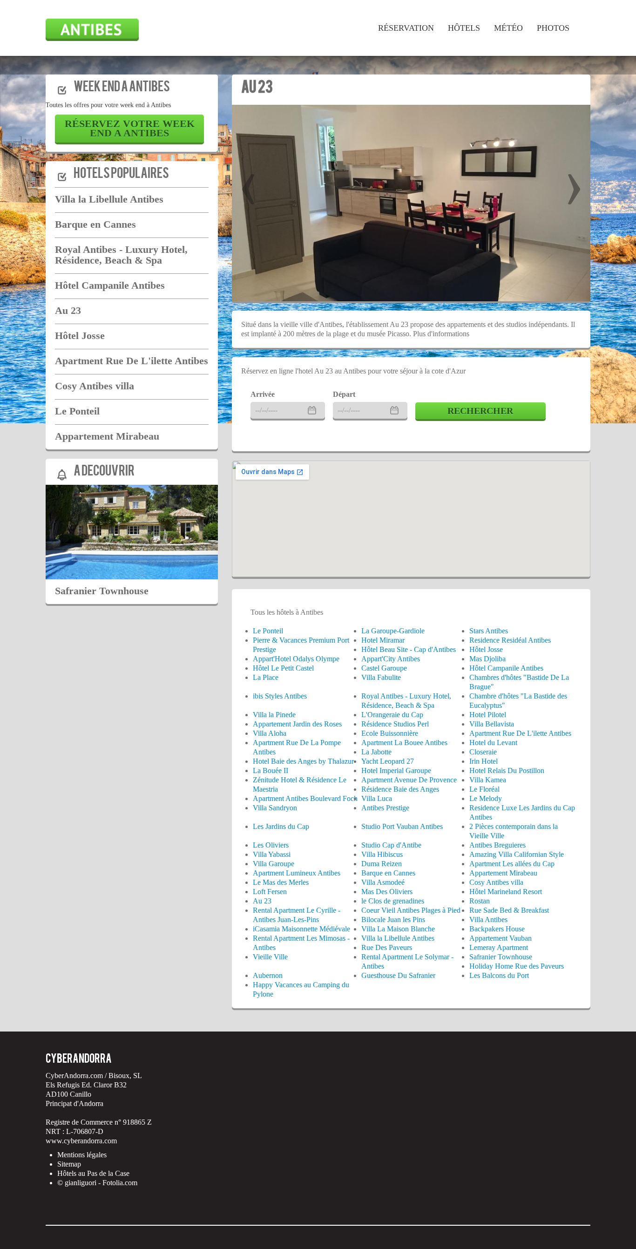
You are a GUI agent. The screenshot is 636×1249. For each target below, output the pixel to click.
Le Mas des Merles (281, 882)
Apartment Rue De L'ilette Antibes (131, 361)
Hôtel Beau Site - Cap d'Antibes (408, 649)
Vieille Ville (270, 957)
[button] (248, 183)
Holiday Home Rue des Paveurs (516, 966)
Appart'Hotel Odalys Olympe (296, 659)
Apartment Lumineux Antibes (296, 873)
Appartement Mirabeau (107, 436)
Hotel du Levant (493, 743)
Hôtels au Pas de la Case (93, 1173)
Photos (553, 28)
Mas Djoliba (487, 659)
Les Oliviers (271, 845)
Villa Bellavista (491, 724)
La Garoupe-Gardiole (393, 631)
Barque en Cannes (95, 224)
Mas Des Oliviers (387, 892)
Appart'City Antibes (390, 659)
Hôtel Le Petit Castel (283, 668)
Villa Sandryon (275, 808)
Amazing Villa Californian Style (516, 854)
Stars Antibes (488, 631)
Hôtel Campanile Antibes (110, 285)
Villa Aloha (269, 733)
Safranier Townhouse (102, 591)
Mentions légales (82, 1155)
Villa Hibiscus (382, 854)
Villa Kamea (487, 780)
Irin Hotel (483, 761)
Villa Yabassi (272, 854)
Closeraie (483, 752)
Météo (508, 28)
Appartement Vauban (500, 938)
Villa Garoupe (273, 864)
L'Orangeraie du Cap (392, 715)
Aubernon (268, 975)
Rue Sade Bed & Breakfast (509, 910)
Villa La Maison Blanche (398, 929)
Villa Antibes (488, 919)
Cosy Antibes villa (94, 386)
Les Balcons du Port (499, 975)
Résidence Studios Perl (395, 724)
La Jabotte (376, 752)
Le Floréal (484, 789)
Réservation (406, 28)
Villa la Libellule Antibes (109, 199)
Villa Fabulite (381, 677)
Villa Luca (376, 798)
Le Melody (485, 798)
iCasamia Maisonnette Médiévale (301, 929)
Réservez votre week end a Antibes (130, 128)
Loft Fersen (270, 892)
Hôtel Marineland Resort (505, 892)
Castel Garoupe (384, 668)
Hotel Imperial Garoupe (396, 770)
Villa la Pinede (274, 715)
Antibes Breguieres (497, 845)
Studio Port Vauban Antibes (402, 826)
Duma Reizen (381, 864)
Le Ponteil (77, 411)
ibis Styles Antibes (280, 696)
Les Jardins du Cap (281, 826)
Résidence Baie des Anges (400, 789)
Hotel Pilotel (487, 715)
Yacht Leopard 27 (387, 761)
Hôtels (464, 28)
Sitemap (69, 1164)
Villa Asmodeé (383, 882)
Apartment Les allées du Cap (512, 864)
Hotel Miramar (383, 640)
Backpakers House (497, 929)
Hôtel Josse (80, 335)
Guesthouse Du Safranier (398, 975)
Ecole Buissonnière (389, 733)
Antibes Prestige (385, 808)
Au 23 (68, 310)
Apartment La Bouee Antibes (404, 743)
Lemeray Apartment (498, 947)
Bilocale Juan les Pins (393, 919)
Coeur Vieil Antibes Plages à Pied (410, 910)
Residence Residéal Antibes (510, 640)
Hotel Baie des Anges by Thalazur (303, 761)
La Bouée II (270, 770)
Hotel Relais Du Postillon (506, 770)
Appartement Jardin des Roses (297, 724)
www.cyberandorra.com (81, 1141)
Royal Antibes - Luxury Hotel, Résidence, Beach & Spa (121, 255)
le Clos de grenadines (392, 901)
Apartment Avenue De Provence (409, 780)
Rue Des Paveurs (386, 947)
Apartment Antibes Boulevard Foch (305, 798)
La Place (265, 677)
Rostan (479, 901)
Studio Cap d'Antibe (391, 845)
